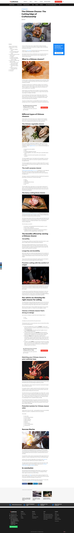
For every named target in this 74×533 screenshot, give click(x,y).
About (36, 1)
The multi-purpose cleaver (15, 51)
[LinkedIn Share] (1, 267)
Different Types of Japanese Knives (48, 515)
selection (44, 459)
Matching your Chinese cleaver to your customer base (14, 65)
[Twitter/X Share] (1, 265)
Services (25, 1)
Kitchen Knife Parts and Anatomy (48, 514)
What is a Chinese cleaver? (13, 46)
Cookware (41, 4)
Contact (41, 1)
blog (30, 475)
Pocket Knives (19, 4)
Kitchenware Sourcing (35, 516)
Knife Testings (45, 519)
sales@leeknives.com (14, 515)
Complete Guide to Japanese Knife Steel (47, 499)
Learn (31, 1)
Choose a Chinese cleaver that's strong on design (14, 63)
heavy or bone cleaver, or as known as (30, 213)
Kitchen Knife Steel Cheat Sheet (48, 518)
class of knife (28, 50)
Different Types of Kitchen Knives (48, 516)
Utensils (36, 4)
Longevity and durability (14, 57)
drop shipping (32, 465)
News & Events (57, 514)
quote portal (32, 480)
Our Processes (57, 515)
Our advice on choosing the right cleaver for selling (14, 61)
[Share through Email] (1, 268)
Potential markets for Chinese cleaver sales (14, 68)
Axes (33, 4)
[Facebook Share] (1, 263)
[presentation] (26, 494)
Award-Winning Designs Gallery (51, 4)
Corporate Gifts (34, 518)
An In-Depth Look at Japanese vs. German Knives (36, 499)
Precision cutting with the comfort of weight (14, 59)
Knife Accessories (26, 4)
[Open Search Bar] (63, 1)
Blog (44, 513)
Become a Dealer (47, 1)
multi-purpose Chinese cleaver (30, 170)
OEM (27, 465)
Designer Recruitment (58, 519)
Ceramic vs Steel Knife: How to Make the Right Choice (26, 499)
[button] (0, 270)
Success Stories (11, 69)
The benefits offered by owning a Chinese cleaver (14, 55)
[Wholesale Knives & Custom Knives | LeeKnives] (13, 1)
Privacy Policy (57, 521)
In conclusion (11, 70)
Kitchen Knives (11, 4)
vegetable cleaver (32, 145)
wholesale (44, 464)
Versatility (12, 56)
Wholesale (33, 513)
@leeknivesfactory (14, 517)
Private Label (24, 465)
